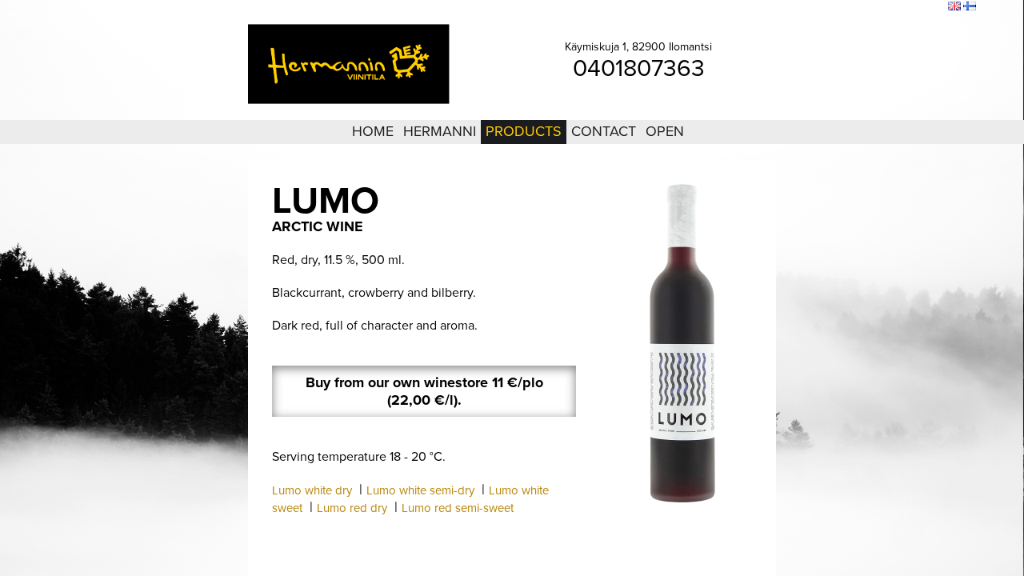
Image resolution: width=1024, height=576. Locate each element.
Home (373, 131)
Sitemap (884, 7)
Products (524, 131)
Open (665, 131)
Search (925, 7)
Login (847, 7)
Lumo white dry (312, 490)
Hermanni (439, 131)
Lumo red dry (352, 508)
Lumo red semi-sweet (458, 508)
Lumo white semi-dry (420, 490)
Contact (603, 131)
